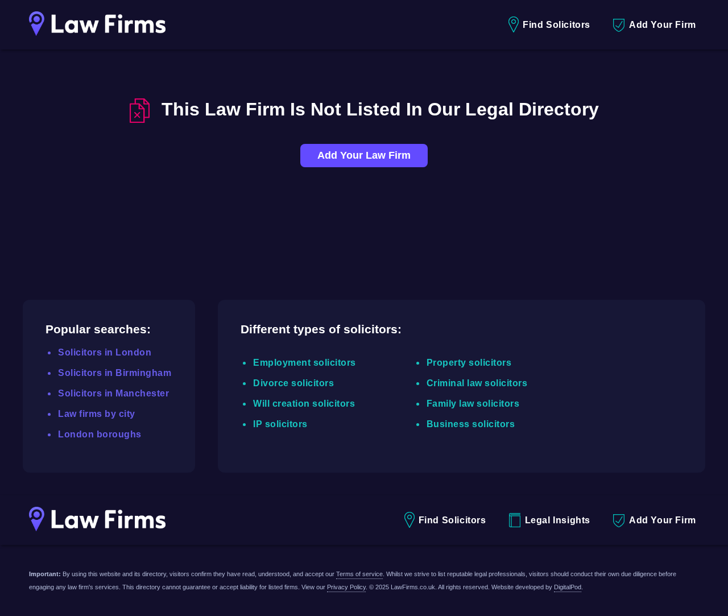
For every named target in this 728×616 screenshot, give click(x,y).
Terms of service (359, 573)
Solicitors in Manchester (113, 393)
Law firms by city (96, 414)
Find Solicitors (556, 25)
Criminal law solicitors (477, 383)
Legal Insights (557, 520)
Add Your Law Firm (364, 155)
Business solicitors (471, 424)
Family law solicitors (473, 403)
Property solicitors (469, 362)
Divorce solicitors (293, 383)
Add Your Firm (662, 25)
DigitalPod (567, 587)
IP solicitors (280, 424)
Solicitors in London (104, 352)
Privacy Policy (346, 587)
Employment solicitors (304, 362)
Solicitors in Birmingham (114, 373)
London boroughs (100, 434)
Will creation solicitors (304, 403)
